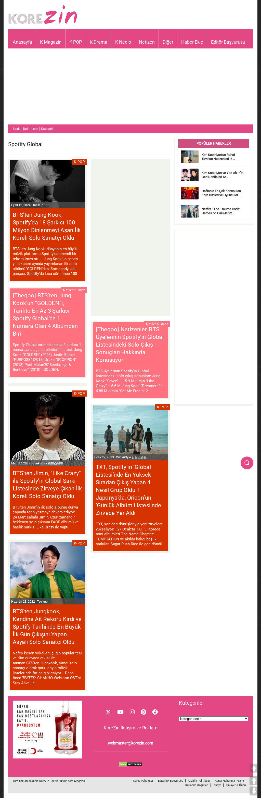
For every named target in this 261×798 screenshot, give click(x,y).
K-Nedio (123, 42)
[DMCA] (130, 765)
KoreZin (44, 781)
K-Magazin (50, 42)
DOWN (254, 791)
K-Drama (98, 42)
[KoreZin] (42, 23)
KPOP (62, 781)
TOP (254, 768)
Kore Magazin (76, 781)
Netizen (147, 42)
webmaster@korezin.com (130, 743)
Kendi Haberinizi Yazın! (229, 780)
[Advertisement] (130, 88)
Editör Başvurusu (228, 42)
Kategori (47, 129)
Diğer (168, 42)
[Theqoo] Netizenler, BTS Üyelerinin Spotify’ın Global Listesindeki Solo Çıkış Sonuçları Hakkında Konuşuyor (130, 344)
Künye (217, 785)
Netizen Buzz (74, 290)
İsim (35, 129)
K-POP (75, 42)
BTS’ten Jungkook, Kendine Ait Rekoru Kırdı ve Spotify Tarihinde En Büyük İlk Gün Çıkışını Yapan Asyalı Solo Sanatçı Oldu (47, 626)
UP (254, 780)
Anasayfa (22, 42)
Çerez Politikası (143, 780)
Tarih (26, 129)
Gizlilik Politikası (199, 780)
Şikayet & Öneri (236, 785)
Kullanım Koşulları (196, 785)
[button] (247, 463)
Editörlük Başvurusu (170, 780)
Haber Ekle (192, 42)
